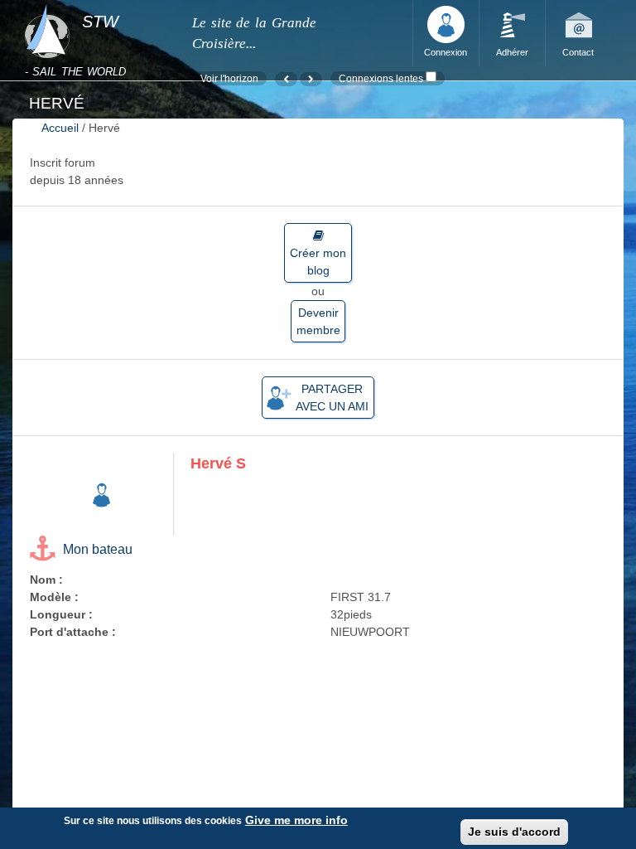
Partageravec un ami (332, 397)
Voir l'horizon (229, 78)
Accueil (60, 127)
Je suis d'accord (514, 831)
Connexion (445, 52)
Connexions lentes (381, 78)
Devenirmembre (318, 321)
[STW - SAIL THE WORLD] (98, 5)
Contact (578, 52)
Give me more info (296, 820)
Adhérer (512, 52)
